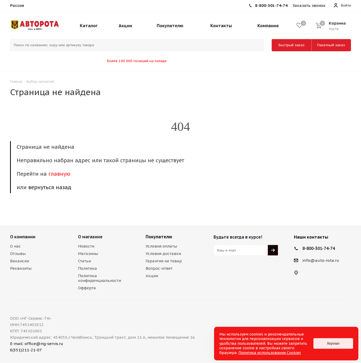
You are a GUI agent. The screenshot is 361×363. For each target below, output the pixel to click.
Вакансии (19, 260)
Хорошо (333, 343)
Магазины (88, 253)
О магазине (90, 236)
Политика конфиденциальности (99, 278)
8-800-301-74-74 (318, 248)
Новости (86, 246)
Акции (152, 275)
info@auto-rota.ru (320, 260)
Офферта (87, 287)
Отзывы (18, 253)
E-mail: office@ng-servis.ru (36, 343)
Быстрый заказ (291, 45)
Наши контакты (311, 237)
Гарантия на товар (164, 260)
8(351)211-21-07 (26, 349)
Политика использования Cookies (269, 352)
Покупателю (159, 236)
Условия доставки (163, 253)
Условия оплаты (161, 246)
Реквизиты (20, 268)
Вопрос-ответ (159, 268)
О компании (22, 236)
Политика (87, 268)
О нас (15, 246)
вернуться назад (49, 187)
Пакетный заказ (331, 45)
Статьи (84, 260)
